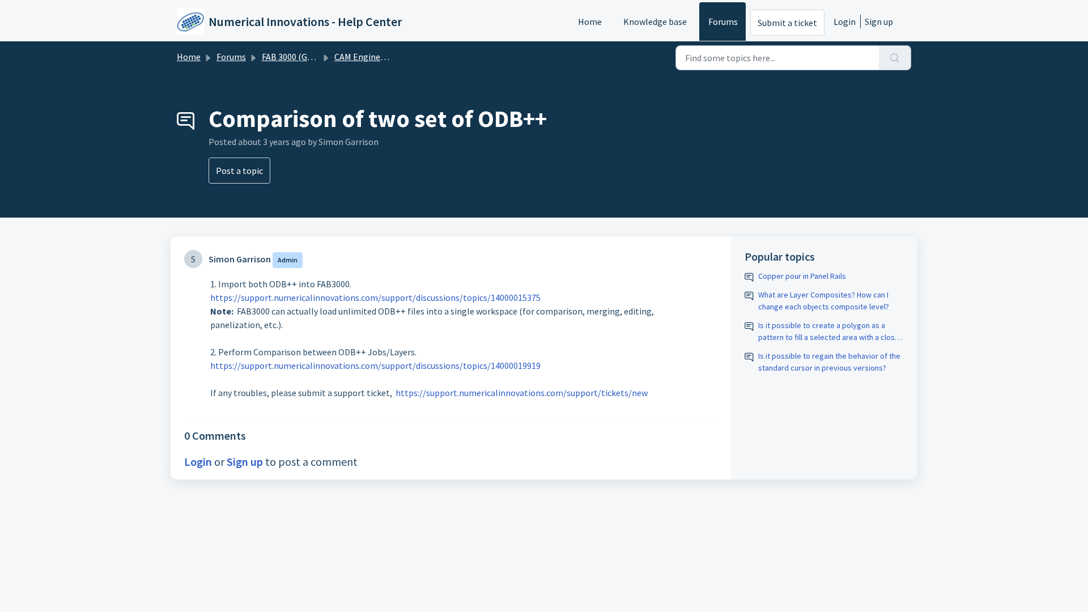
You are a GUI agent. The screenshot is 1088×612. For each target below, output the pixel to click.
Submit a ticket (787, 22)
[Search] (895, 57)
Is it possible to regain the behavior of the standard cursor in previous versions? (829, 362)
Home (590, 21)
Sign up (879, 21)
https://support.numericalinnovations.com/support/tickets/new (522, 392)
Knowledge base (655, 21)
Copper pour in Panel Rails (802, 276)
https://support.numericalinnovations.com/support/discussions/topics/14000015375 (375, 297)
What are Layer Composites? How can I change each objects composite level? (823, 301)
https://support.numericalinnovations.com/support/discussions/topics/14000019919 (375, 365)
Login (845, 21)
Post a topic (239, 170)
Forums (723, 21)
